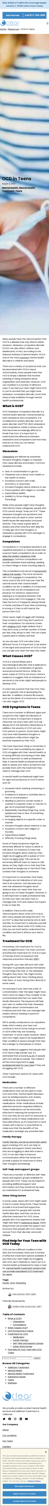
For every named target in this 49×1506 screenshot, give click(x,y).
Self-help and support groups (28, 1343)
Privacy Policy (34, 1481)
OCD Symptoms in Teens (20, 1330)
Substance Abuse (17, 1376)
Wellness (12, 1383)
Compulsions (19, 1324)
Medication (18, 1337)
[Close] (46, 1452)
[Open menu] (47, 23)
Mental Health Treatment (21, 1373)
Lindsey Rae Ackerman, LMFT (27, 1306)
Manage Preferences (24, 1486)
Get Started (12, 15)
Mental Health (10, 187)
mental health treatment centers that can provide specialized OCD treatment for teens (24, 1271)
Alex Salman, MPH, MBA (24, 1294)
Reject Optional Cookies (24, 1494)
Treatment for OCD (18, 1334)
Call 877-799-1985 (35, 15)
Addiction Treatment (18, 1367)
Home (3, 29)
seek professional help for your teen (18, 1064)
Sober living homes (22, 1346)
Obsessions (19, 1321)
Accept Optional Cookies (24, 1501)
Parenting (21, 1282)
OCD (12, 1282)
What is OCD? (15, 1318)
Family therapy (20, 1340)
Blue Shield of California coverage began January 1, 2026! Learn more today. (25, 4)
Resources (13, 29)
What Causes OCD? (18, 1327)
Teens (18, 190)
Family (5, 1282)
